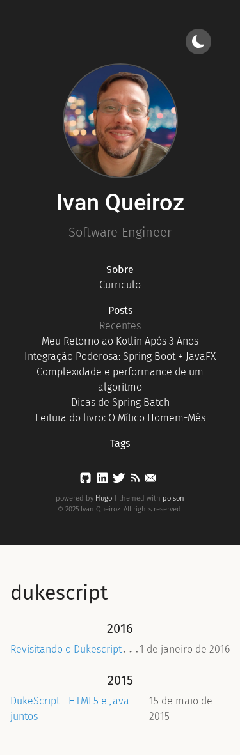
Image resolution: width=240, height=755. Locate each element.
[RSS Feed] (135, 480)
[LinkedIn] (102, 480)
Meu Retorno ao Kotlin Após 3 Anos (120, 341)
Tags (120, 443)
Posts (120, 310)
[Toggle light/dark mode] (198, 41)
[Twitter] (119, 480)
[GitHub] (85, 480)
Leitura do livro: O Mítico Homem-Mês (120, 418)
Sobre (120, 269)
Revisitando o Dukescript (66, 649)
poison (173, 498)
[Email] (150, 480)
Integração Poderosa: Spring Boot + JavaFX (120, 356)
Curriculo (120, 285)
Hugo (103, 498)
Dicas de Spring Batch (120, 402)
